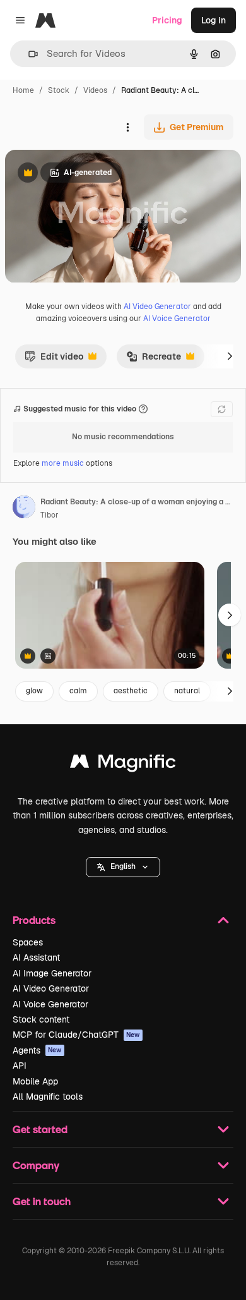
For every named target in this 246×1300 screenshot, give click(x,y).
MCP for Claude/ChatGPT (76, 1034)
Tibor (49, 515)
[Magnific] (123, 764)
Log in (213, 20)
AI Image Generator (52, 973)
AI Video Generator (157, 306)
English (123, 866)
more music (63, 463)
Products (34, 919)
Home (23, 90)
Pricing (167, 20)
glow (34, 691)
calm (78, 691)
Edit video (54, 359)
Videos (95, 90)
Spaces (28, 942)
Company (36, 1165)
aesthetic (131, 691)
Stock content (41, 1019)
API (19, 1065)
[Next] (229, 356)
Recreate (153, 359)
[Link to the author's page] (24, 508)
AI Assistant (36, 957)
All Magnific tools (48, 1096)
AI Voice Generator (177, 318)
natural (187, 691)
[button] (123, 867)
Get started (40, 1129)
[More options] (127, 127)
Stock (58, 90)
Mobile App (35, 1081)
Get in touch (42, 1201)
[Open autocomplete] (28, 54)
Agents (37, 1050)
